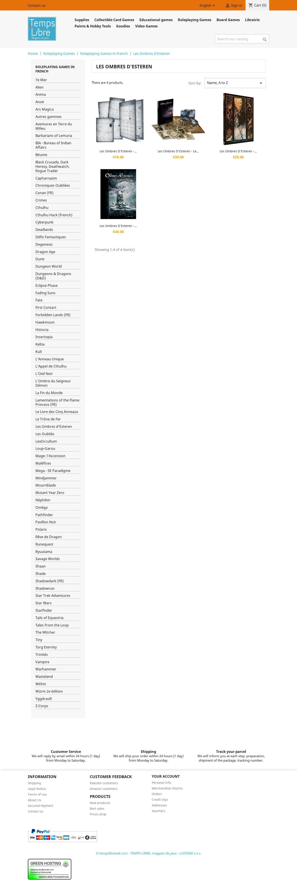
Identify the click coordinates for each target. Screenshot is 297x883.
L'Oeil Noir (44, 373)
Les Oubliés (44, 434)
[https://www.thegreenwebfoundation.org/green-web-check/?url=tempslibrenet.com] (49, 868)
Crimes (41, 200)
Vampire (42, 662)
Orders (157, 794)
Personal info (161, 783)
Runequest (44, 544)
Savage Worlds (47, 559)
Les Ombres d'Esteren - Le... (178, 151)
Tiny (38, 640)
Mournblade (45, 485)
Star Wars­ (43, 603)
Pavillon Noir (45, 522)
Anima (40, 94)
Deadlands (44, 229)
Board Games (228, 19)
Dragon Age (45, 252)
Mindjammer (46, 478)
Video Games (146, 26)
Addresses (159, 805)
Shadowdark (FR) (49, 581)
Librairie (252, 19)
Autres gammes (48, 116)
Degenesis (44, 244)
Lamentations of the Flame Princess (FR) (57, 402)
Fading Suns (45, 293)
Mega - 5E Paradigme (52, 470)
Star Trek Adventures (52, 595)
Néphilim (42, 500)
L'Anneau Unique (49, 359)
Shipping (34, 783)
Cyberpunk (44, 222)
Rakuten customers (104, 783)
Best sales (97, 808)
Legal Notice (37, 789)
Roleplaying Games (194, 19)
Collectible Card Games (114, 19)
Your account (166, 776)
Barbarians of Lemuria (53, 135)
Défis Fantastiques (50, 237)
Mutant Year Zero (49, 492)
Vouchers (158, 811)
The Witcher (45, 632)
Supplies (82, 19)
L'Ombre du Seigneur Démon (53, 383)
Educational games (156, 19)
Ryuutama (43, 551)
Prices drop (98, 814)
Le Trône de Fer (48, 419)
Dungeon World (48, 266)
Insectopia (44, 337)
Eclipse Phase (46, 285)
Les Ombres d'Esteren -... (118, 151)
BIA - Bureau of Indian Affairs (53, 145)
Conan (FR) (44, 193)
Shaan (40, 566)
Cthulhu (41, 207)
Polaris (41, 529)
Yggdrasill (43, 699)
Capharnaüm (46, 178)
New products (100, 803)
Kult (38, 351)
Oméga (41, 507)
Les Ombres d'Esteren (53, 426)
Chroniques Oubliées (52, 185)
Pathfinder (44, 515)
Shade (40, 573)
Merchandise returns (167, 788)
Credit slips (160, 799)
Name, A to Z (235, 83)
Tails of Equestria (49, 618)
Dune (39, 259)
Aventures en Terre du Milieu (53, 126)
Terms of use (37, 794)
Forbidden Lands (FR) (52, 315)
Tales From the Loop (52, 625)
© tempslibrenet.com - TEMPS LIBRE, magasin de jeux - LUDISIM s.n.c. (148, 853)
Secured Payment (40, 806)
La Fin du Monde (49, 393)
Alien (39, 87)
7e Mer (41, 80)
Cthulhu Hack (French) (53, 215)
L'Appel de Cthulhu (51, 366)
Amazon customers (104, 789)
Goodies (123, 26)
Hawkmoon (45, 322)
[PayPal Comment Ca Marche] (62, 835)
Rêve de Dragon (48, 537)
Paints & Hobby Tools (93, 26)
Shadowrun (45, 588)
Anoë (39, 102)
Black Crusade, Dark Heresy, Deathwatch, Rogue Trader (52, 166)
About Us (34, 800)
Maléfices (43, 463)
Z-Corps (41, 706)
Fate (38, 300)
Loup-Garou (45, 448)
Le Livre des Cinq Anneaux (56, 412)
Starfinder (43, 610)
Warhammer (45, 669)
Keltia (40, 344)
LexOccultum (46, 441)
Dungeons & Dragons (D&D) (53, 276)
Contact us (36, 5)
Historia (41, 329)
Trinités (41, 654)
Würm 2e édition (49, 691)
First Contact (45, 307)
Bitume (41, 155)
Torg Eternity (46, 647)
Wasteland (44, 676)
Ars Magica (44, 109)
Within (40, 684)
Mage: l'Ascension (50, 456)
